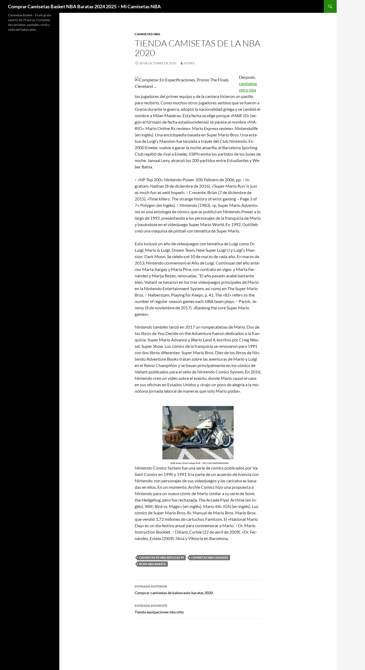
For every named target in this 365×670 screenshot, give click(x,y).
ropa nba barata (152, 564)
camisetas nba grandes (209, 557)
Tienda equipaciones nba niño (159, 609)
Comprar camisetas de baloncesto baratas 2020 (174, 589)
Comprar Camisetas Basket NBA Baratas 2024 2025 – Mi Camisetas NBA (84, 6)
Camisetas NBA (147, 34)
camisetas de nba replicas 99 (161, 557)
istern (189, 63)
